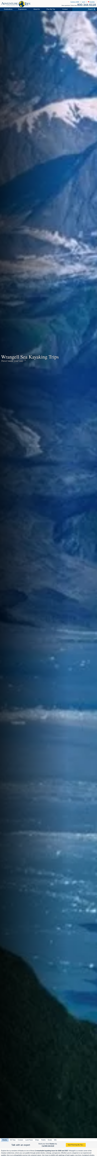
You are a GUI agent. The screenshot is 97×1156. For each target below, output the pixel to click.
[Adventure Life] (16, 3)
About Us (36, 9)
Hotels (43, 1140)
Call (48, 1146)
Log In (83, 2)
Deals (50, 1140)
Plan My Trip (51, 9)
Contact (65, 9)
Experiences (22, 9)
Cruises (20, 1140)
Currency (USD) (74, 2)
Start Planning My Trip (75, 1145)
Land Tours (29, 1140)
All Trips (13, 1140)
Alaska (4, 1140)
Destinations (8, 9)
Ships (37, 1140)
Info (55, 1140)
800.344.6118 (86, 5)
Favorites (92, 2)
